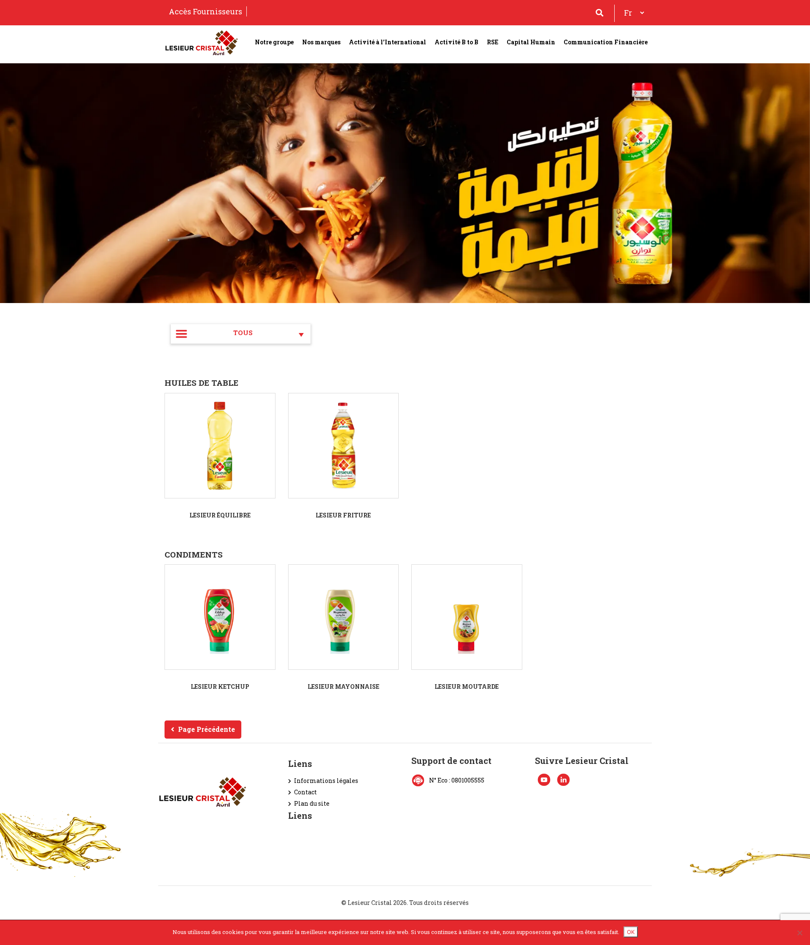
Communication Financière (606, 42)
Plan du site (311, 803)
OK (630, 932)
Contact (305, 792)
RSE (492, 42)
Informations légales (326, 781)
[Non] (799, 933)
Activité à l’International (387, 42)
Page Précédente (206, 729)
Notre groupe (274, 42)
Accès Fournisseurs (205, 11)
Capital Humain (531, 42)
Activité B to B (456, 42)
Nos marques (321, 42)
